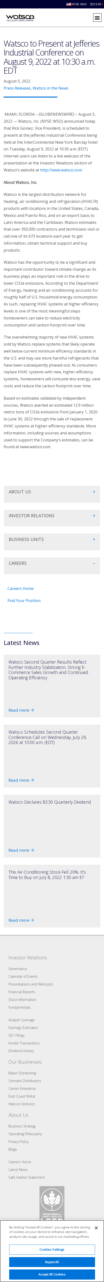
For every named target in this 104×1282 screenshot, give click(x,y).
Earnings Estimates (23, 1027)
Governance (17, 968)
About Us (20, 492)
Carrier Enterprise (22, 1088)
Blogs (12, 1149)
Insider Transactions (24, 1043)
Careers (18, 563)
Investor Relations (31, 515)
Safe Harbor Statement (26, 1177)
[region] (52, 1251)
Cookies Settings (51, 1249)
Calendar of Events (23, 976)
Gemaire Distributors (24, 1080)
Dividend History (21, 1050)
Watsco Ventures (21, 1104)
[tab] (52, 494)
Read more (18, 710)
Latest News (18, 1169)
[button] (97, 17)
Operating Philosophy (25, 1134)
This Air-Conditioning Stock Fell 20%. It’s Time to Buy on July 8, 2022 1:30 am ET (47, 874)
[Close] (96, 1228)
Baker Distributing (22, 1073)
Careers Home (20, 588)
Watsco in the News (50, 88)
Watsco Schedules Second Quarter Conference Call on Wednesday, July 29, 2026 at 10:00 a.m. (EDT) (47, 737)
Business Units (26, 539)
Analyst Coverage (21, 1020)
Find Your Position (24, 600)
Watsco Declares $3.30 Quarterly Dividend (49, 802)
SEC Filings (16, 1035)
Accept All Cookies (51, 1274)
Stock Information (22, 999)
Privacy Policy (18, 1141)
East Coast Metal (21, 1096)
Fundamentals (19, 1007)
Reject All (52, 1262)
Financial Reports (21, 992)
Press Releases (17, 88)
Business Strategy (22, 1126)
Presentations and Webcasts (30, 984)
